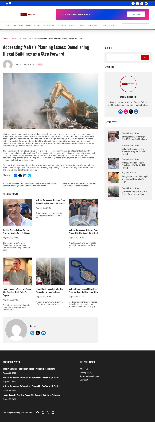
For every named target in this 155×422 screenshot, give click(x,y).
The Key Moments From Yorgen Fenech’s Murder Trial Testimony (16, 231)
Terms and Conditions (89, 376)
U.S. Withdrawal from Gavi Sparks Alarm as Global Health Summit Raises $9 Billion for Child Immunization (30, 184)
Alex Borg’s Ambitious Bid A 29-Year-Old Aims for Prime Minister (79, 184)
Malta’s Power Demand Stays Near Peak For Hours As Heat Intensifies (83, 290)
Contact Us (84, 380)
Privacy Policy (86, 373)
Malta (14, 38)
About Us (84, 369)
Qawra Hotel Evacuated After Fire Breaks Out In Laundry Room (49, 290)
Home (8, 26)
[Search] (145, 57)
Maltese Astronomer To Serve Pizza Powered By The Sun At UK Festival (50, 202)
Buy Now (136, 14)
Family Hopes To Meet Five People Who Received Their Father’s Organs (17, 292)
